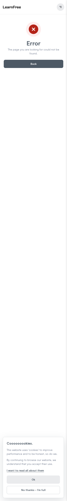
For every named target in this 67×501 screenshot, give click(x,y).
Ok (33, 479)
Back (34, 63)
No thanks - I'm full (33, 490)
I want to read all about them (25, 470)
